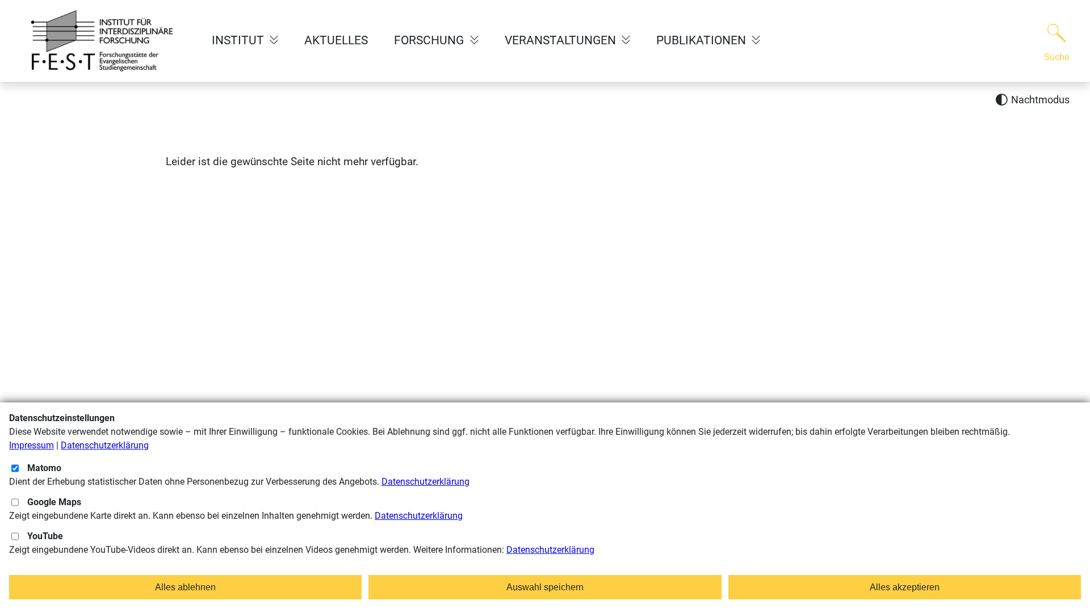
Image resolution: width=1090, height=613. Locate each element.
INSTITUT (239, 40)
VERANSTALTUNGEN (562, 40)
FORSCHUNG (430, 40)
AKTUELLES (336, 40)
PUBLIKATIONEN (702, 40)
